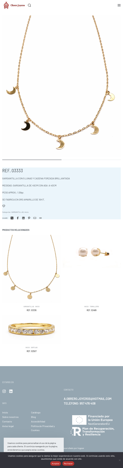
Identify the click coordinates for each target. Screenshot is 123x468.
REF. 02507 (31, 351)
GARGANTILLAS (17, 212)
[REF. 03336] (31, 269)
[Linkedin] (11, 391)
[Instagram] (4, 391)
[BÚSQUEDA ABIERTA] (29, 5)
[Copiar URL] (40, 218)
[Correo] (34, 218)
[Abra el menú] (119, 5)
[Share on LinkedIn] (23, 218)
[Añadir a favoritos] (3, 206)
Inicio (26, 212)
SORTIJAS (34, 347)
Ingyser (81, 448)
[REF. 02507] (31, 329)
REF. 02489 (91, 310)
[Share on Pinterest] (29, 218)
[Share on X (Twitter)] (12, 218)
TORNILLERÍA (94, 306)
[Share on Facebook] (17, 218)
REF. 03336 (31, 310)
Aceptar (55, 463)
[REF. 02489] (91, 251)
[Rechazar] (119, 460)
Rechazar (68, 463)
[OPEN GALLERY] (61, 86)
